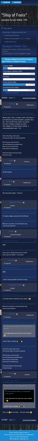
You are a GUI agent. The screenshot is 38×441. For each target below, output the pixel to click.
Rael (10, 181)
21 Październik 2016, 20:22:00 (10, 211)
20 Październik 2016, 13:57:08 (10, 167)
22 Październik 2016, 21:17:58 (10, 321)
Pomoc (11, 432)
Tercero (12, 260)
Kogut (11, 160)
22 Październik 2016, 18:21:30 (10, 267)
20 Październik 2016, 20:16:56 (10, 188)
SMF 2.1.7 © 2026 (14, 436)
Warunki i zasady (18, 432)
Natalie (11, 231)
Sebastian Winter (15, 202)
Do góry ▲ (26, 432)
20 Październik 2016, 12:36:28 (10, 111)
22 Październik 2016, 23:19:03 (10, 380)
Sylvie (28, 38)
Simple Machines (24, 436)
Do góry (4, 420)
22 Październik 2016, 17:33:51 (10, 240)
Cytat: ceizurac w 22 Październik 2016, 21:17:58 (19, 386)
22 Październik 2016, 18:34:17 (10, 294)
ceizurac (12, 104)
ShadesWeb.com (24, 439)
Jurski (11, 373)
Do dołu (4, 97)
